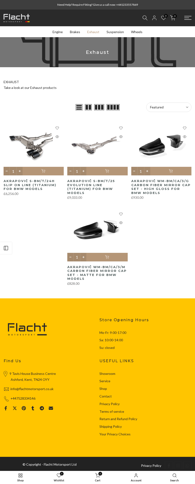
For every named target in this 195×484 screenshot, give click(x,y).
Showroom (107, 374)
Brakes (75, 32)
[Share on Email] (51, 408)
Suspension (115, 32)
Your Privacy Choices (115, 434)
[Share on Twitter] (15, 408)
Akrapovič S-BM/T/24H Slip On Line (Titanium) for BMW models (30, 185)
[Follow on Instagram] (178, 466)
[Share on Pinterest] (24, 408)
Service (104, 381)
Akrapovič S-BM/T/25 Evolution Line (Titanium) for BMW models (91, 187)
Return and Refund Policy (118, 419)
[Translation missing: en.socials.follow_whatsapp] (187, 466)
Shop (103, 389)
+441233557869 (127, 4)
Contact (105, 396)
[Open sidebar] (6, 248)
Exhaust (93, 32)
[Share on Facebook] (6, 408)
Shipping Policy (110, 426)
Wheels (136, 32)
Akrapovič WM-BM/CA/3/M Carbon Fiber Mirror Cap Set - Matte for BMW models (97, 273)
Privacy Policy (109, 404)
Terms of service (111, 411)
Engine (58, 32)
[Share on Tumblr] (33, 408)
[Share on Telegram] (42, 408)
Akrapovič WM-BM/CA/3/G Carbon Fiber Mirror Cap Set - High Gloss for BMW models (161, 187)
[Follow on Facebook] (169, 466)
